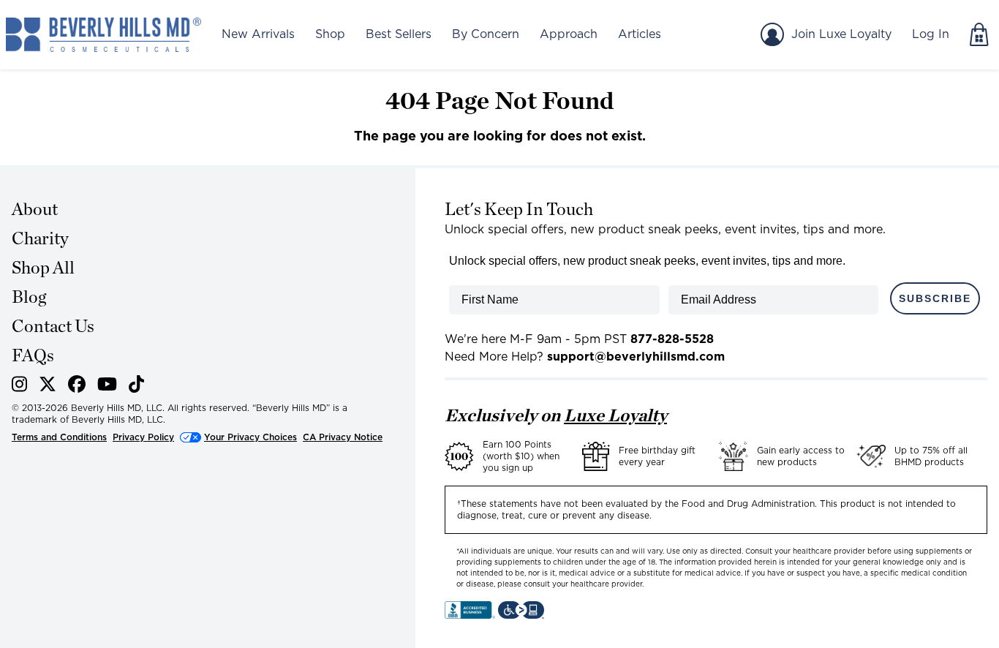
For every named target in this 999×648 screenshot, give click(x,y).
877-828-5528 (672, 339)
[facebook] (77, 386)
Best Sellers (398, 34)
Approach (568, 34)
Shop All (43, 267)
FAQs (33, 355)
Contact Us (53, 325)
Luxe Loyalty (615, 415)
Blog (29, 296)
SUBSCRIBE (935, 298)
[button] (103, 35)
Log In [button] (930, 34)
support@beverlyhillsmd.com (636, 356)
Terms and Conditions (59, 437)
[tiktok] (136, 386)
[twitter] (47, 386)
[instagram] (19, 386)
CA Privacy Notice (342, 437)
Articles (639, 34)
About (35, 208)
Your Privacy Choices (250, 437)
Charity (40, 238)
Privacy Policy (143, 437)
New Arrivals (258, 34)
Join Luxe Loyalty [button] (841, 34)
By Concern (485, 34)
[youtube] (107, 386)
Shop (330, 34)
